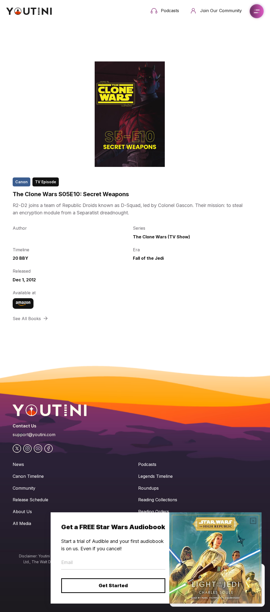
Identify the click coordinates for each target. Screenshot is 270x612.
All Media (22, 523)
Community (24, 488)
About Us (22, 511)
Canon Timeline (28, 476)
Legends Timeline (155, 476)
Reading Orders (153, 511)
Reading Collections (157, 499)
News (18, 464)
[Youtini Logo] (29, 11)
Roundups (148, 488)
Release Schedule (30, 499)
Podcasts (147, 464)
